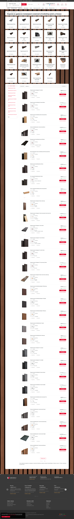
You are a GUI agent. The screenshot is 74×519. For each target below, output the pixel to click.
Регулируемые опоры (30, 505)
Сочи (55, 485)
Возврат (47, 506)
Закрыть (72, 518)
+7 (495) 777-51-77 (13, 487)
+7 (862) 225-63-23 (57, 487)
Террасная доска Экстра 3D (12, 114)
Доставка (47, 504)
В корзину (62, 94)
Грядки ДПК (29, 503)
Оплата (47, 505)
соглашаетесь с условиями (12, 514)
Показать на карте (13, 493)
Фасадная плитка (52, 8)
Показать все (43, 458)
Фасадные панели (14, 8)
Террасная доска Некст (11, 102)
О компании (48, 502)
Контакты (47, 503)
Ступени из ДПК (29, 504)
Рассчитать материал (63, 96)
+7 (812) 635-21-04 (28, 487)
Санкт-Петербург (28, 485)
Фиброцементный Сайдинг (11, 504)
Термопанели (20, 8)
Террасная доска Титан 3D (12, 90)
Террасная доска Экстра (12, 108)
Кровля (31, 8)
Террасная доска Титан (11, 88)
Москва (11, 485)
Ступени (46, 8)
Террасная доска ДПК (36, 8)
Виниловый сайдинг (10, 502)
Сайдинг (8, 8)
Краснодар (41, 485)
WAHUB (65, 515)
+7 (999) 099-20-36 (42, 487)
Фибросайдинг (26, 8)
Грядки (43, 8)
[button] (66, 489)
